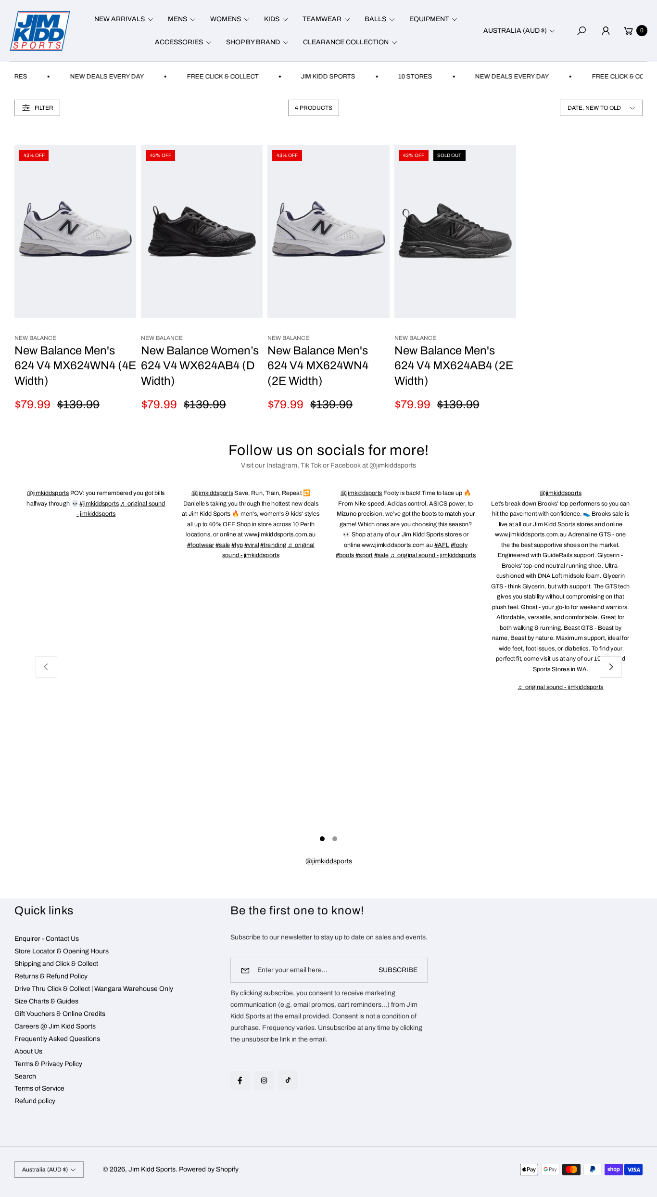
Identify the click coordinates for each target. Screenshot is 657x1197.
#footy (459, 545)
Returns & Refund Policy (51, 976)
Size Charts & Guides (46, 1001)
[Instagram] (264, 1080)
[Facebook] (240, 1080)
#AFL (441, 545)
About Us (28, 1051)
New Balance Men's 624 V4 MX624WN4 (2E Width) (317, 365)
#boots (345, 555)
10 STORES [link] (402, 76)
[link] (328, 861)
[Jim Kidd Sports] (40, 30)
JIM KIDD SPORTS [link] (315, 76)
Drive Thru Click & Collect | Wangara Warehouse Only (93, 988)
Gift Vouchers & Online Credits (59, 1013)
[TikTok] (288, 1080)
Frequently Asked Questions (57, 1038)
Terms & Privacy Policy (48, 1063)
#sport (364, 555)
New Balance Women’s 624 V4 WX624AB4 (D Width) (200, 365)
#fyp (237, 545)
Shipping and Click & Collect (56, 963)
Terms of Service (39, 1088)
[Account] (605, 30)
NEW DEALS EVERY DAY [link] (94, 76)
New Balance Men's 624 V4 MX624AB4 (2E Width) (453, 365)
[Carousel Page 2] (334, 838)
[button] (122, 19)
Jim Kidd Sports (152, 1169)
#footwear (200, 545)
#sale (222, 545)
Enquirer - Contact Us (46, 938)
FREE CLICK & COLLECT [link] (209, 76)
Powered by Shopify (209, 1169)
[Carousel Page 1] (322, 838)
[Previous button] (46, 667)
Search (25, 1076)
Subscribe (398, 970)
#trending (273, 545)
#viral (251, 545)
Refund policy (34, 1101)
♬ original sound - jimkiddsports (433, 555)
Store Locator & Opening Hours (61, 951)
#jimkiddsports (99, 503)
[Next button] (610, 667)
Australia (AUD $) (515, 30)
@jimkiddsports (48, 493)
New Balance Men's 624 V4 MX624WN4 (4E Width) (75, 365)
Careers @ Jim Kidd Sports (55, 1026)
